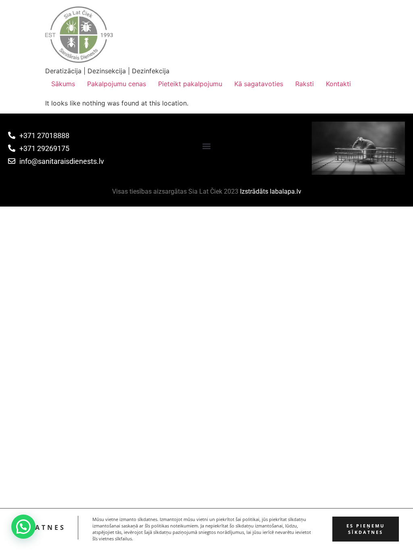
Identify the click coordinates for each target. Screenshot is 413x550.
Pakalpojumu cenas (116, 84)
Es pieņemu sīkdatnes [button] (365, 529)
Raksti (304, 84)
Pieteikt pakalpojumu (190, 84)
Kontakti (338, 84)
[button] (206, 146)
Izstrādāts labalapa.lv (270, 191)
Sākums (63, 84)
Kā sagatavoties (258, 84)
